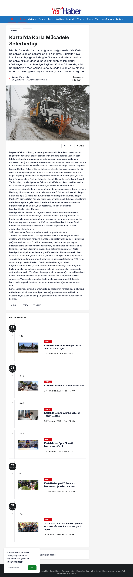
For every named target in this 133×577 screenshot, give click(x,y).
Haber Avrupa (108, 571)
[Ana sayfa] (12, 19)
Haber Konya (95, 571)
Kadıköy (60, 19)
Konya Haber (55, 571)
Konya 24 (81, 571)
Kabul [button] (32, 568)
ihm (87, 571)
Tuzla (50, 19)
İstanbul (70, 19)
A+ (65, 146)
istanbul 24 (72, 573)
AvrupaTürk (120, 571)
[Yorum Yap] (59, 146)
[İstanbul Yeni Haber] (66, 10)
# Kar (13, 305)
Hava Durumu (107, 19)
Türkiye (80, 19)
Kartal (22, 19)
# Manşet (37, 305)
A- (71, 146)
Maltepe (32, 19)
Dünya (90, 19)
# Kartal (24, 305)
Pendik (41, 19)
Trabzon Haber (68, 571)
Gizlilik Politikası (13, 568)
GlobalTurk (61, 573)
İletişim (119, 19)
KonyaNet (44, 571)
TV (96, 19)
